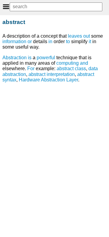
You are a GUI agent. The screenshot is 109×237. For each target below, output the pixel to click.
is (29, 57)
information (14, 41)
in (50, 41)
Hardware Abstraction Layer (48, 79)
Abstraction (14, 57)
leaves (75, 36)
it (90, 41)
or (30, 41)
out (86, 36)
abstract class (71, 68)
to (68, 41)
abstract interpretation (51, 74)
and (84, 63)
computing (67, 63)
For (31, 68)
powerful (46, 57)
